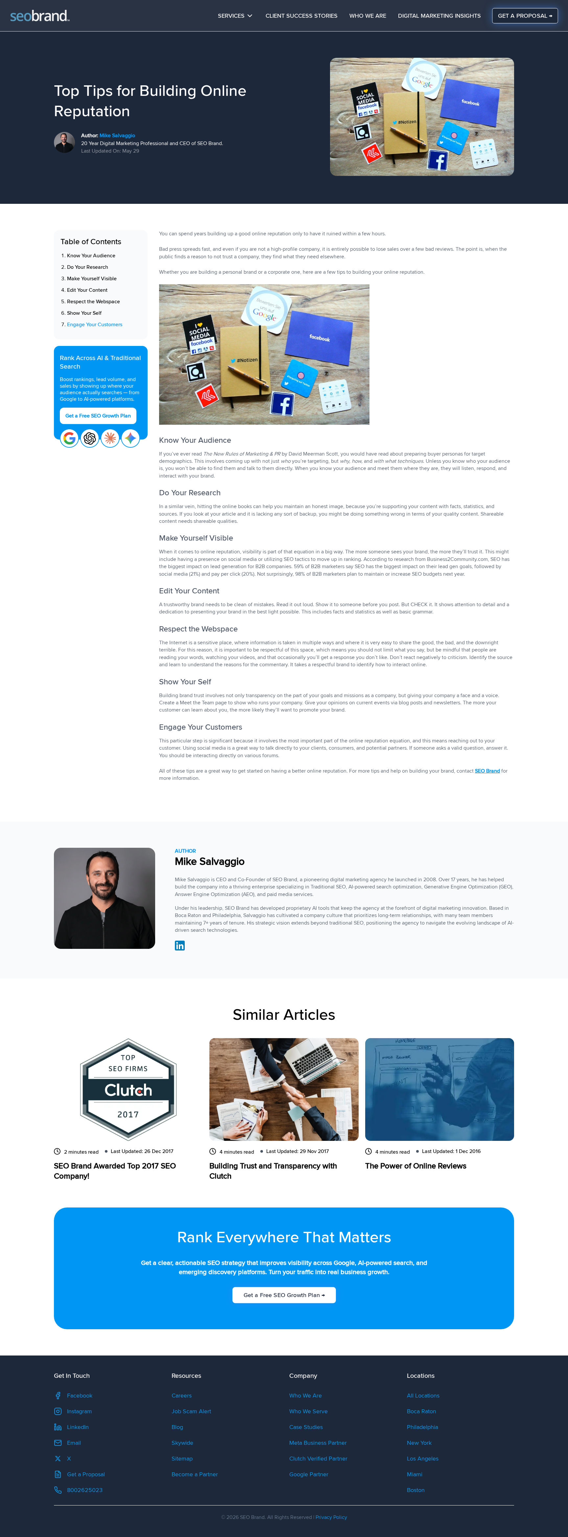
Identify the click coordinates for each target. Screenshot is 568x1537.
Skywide (182, 1442)
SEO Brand (487, 771)
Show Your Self (84, 313)
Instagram (79, 1411)
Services (231, 15)
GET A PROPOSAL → (525, 15)
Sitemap (182, 1458)
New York (419, 1442)
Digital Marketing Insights (439, 15)
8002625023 (85, 1490)
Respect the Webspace (93, 301)
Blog (177, 1427)
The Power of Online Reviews (415, 1166)
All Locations (423, 1395)
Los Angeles (422, 1458)
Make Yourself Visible (92, 278)
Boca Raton (421, 1411)
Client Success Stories (302, 15)
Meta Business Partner (318, 1442)
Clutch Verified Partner (318, 1458)
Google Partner (308, 1474)
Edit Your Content (87, 290)
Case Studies (306, 1427)
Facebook (79, 1395)
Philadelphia (422, 1427)
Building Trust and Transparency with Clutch (273, 1171)
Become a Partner (195, 1474)
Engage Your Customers (94, 324)
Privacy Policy (331, 1517)
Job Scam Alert (191, 1411)
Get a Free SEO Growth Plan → (284, 1295)
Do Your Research (87, 267)
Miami (414, 1474)
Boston (416, 1490)
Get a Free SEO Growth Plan (98, 416)
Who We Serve (308, 1411)
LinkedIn (78, 1427)
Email (74, 1442)
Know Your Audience (91, 255)
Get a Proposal (86, 1474)
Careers (182, 1395)
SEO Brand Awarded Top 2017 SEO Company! (115, 1171)
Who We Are (367, 15)
